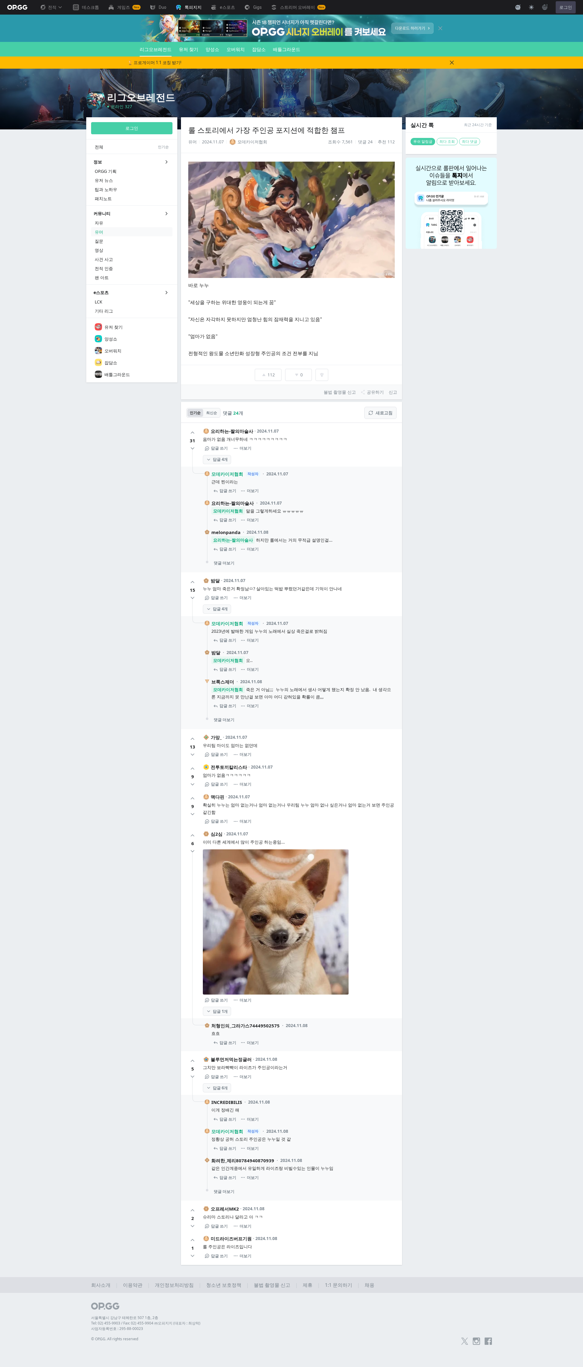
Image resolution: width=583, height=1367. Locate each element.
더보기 (245, 448)
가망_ (216, 737)
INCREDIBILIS (226, 1102)
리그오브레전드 (156, 49)
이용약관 (132, 1285)
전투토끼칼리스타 (229, 767)
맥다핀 (217, 797)
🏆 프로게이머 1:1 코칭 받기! (154, 62)
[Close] (440, 28)
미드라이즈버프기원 (231, 1238)
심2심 (217, 834)
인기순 (195, 412)
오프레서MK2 (225, 1209)
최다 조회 (447, 141)
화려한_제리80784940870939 (242, 1160)
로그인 (565, 7)
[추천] (192, 432)
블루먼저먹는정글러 (231, 1059)
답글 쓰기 (219, 448)
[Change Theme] (531, 7)
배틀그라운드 (286, 49)
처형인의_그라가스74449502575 (245, 1026)
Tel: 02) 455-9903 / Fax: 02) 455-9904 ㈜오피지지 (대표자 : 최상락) (145, 1323)
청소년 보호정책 (223, 1285)
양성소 (212, 49)
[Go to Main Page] (17, 7)
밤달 (215, 580)
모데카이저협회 (227, 474)
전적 (52, 7)
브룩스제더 (222, 682)
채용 (369, 1285)
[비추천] (192, 448)
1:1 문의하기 (338, 1285)
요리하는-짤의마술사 (232, 431)
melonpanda (225, 532)
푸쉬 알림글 (422, 141)
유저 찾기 (188, 49)
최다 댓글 (469, 141)
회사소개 (101, 1285)
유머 (192, 142)
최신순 (211, 412)
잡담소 (259, 49)
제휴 (307, 1285)
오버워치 (236, 49)
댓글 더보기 (224, 563)
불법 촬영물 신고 (272, 1285)
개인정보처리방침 (174, 1285)
